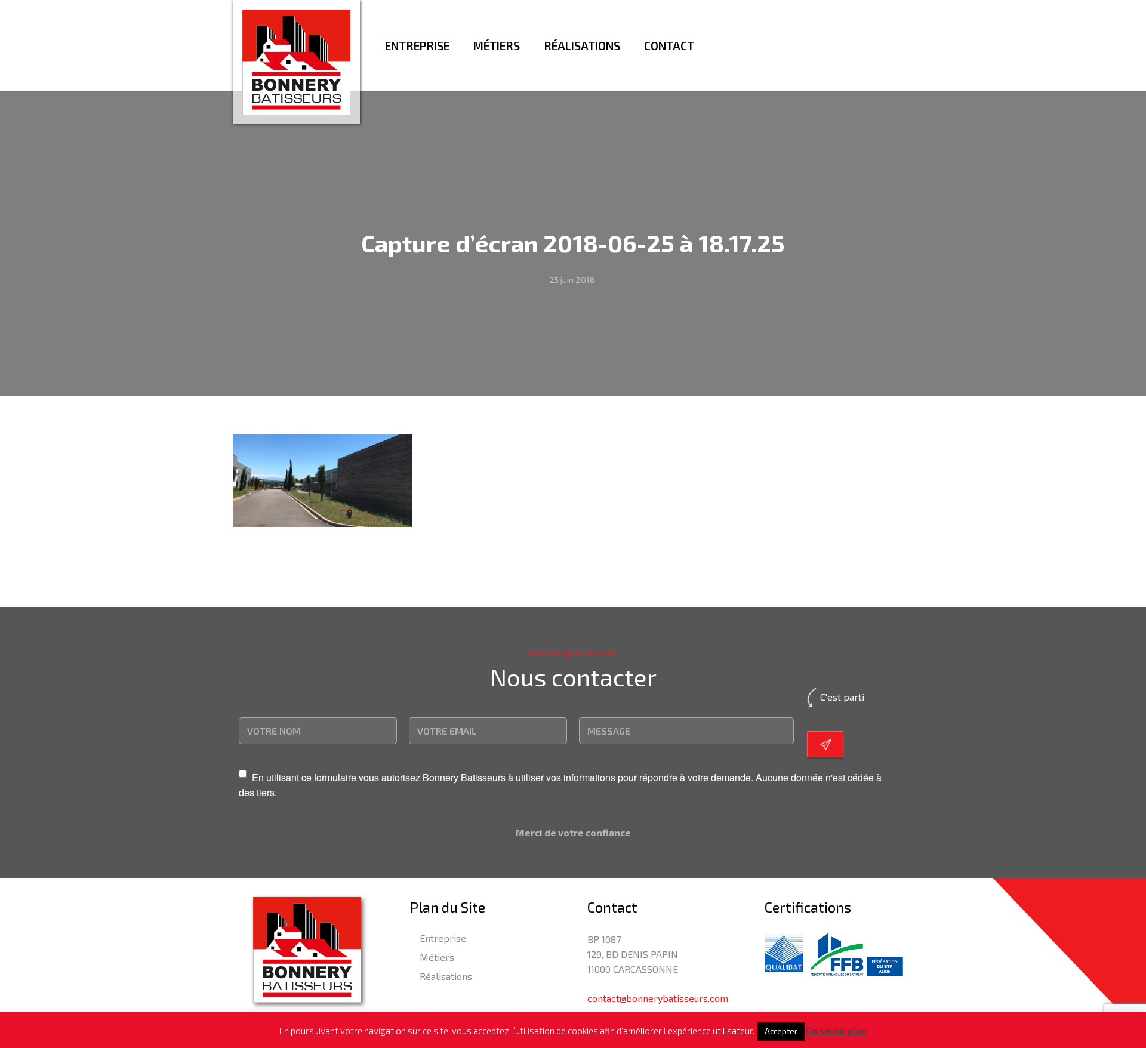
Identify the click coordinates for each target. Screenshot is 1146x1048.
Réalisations (446, 976)
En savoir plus (836, 1030)
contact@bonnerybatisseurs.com (657, 998)
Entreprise (443, 938)
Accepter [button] (781, 1031)
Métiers (437, 957)
